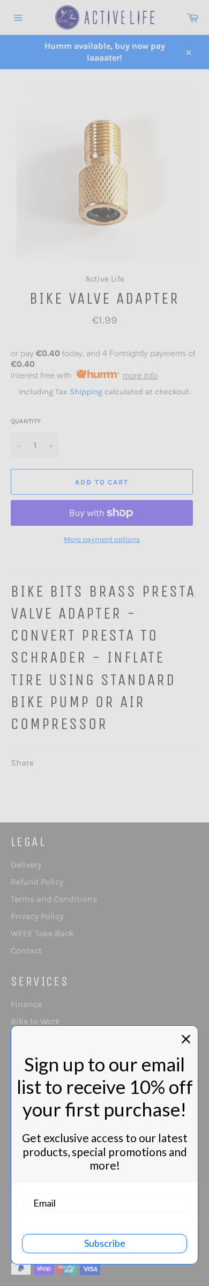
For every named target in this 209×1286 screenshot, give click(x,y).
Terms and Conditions (54, 899)
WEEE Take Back (42, 933)
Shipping (86, 391)
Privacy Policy (37, 916)
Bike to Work (35, 1021)
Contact (26, 950)
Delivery (26, 864)
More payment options (102, 539)
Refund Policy (37, 882)
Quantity (26, 421)
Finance (26, 1004)
